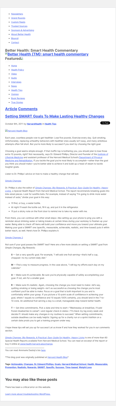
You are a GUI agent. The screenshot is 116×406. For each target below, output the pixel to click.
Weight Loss (85, 367)
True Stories (17, 102)
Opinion (15, 94)
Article (11, 109)
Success (59, 367)
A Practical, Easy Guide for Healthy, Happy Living (60, 337)
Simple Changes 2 (14, 237)
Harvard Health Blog (58, 357)
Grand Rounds (18, 18)
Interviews (16, 82)
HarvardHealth (34, 123)
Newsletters (17, 14)
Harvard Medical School (74, 364)
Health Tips (16, 90)
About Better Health (21, 34)
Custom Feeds (18, 22)
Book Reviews (18, 98)
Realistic (22, 367)
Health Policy (17, 69)
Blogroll (14, 38)
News (14, 86)
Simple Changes (13, 180)
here (43, 350)
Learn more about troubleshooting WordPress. (27, 394)
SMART (41, 367)
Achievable (17, 364)
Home (14, 65)
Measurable (101, 364)
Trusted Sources (19, 26)
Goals (58, 364)
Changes (28, 364)
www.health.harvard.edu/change (36, 344)
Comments (27, 109)
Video (14, 73)
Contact (15, 42)
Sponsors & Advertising (22, 30)
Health (90, 364)
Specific (50, 367)
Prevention (10, 367)
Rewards (31, 367)
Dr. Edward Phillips (44, 364)
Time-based (71, 367)
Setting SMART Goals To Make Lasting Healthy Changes (54, 116)
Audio (14, 78)
